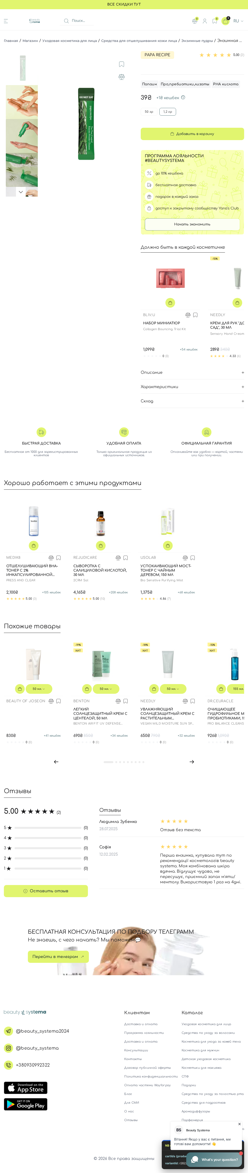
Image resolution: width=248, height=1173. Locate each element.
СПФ (185, 1076)
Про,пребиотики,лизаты (185, 84)
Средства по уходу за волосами (208, 1033)
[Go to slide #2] (23, 102)
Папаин (149, 84)
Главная (11, 41)
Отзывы (131, 1120)
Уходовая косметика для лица (69, 41)
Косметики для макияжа (201, 1067)
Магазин (30, 41)
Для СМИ (131, 1102)
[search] (66, 21)
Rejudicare (85, 557)
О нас (129, 1111)
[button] (56, 762)
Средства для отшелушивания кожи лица (139, 41)
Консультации (136, 1050)
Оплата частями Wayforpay (147, 1085)
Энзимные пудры (197, 41)
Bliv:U (149, 315)
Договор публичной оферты (147, 1067)
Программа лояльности (144, 1033)
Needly (217, 315)
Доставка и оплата (140, 1024)
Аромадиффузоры (196, 1111)
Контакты (133, 1059)
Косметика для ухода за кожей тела (211, 1041)
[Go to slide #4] (23, 170)
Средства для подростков (204, 1102)
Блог (128, 1094)
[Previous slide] (46, 124)
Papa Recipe (157, 55)
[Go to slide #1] (23, 68)
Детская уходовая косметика (206, 1059)
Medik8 (13, 557)
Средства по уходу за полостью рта (213, 1094)
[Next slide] (126, 124)
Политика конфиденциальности (151, 1076)
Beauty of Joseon (25, 701)
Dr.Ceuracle (220, 701)
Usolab (148, 557)
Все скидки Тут (124, 4)
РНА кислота (225, 84)
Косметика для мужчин (200, 1050)
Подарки (189, 1085)
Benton (81, 701)
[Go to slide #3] (23, 136)
